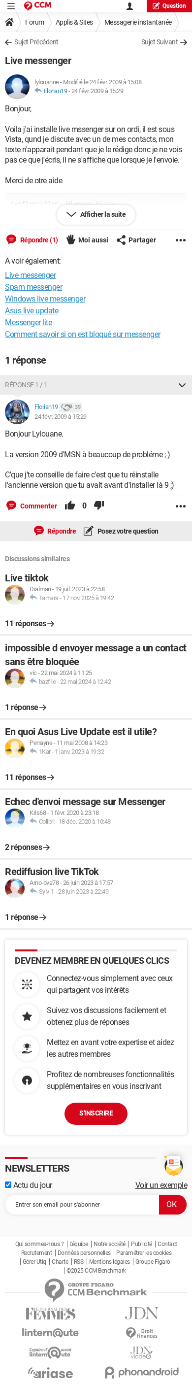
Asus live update (31, 310)
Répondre (61, 531)
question (174, 5)
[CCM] (37, 6)
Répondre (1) (38, 240)
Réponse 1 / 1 (26, 385)
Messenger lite (28, 322)
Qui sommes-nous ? (39, 1244)
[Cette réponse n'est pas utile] (99, 506)
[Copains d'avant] (50, 1353)
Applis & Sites (74, 22)
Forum (34, 22)
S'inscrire (96, 1113)
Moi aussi (93, 240)
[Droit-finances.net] (141, 1333)
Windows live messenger (45, 299)
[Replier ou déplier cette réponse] (182, 385)
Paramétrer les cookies (143, 1252)
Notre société (110, 1244)
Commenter (38, 506)
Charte (60, 1261)
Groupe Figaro (152, 1261)
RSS (79, 1261)
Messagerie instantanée (138, 22)
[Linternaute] (50, 1333)
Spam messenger (33, 287)
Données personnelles (84, 1252)
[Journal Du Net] (141, 1313)
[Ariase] (50, 1372)
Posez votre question (127, 531)
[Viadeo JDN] (141, 1353)
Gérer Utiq (34, 1261)
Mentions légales (109, 1261)
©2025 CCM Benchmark (96, 1270)
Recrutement (36, 1252)
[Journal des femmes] (50, 1314)
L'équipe (78, 1244)
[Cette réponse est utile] (70, 506)
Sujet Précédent (36, 42)
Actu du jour (31, 1185)
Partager (142, 240)
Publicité (141, 1244)
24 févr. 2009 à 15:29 (97, 91)
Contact (167, 1244)
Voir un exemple (161, 1185)
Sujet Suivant (159, 42)
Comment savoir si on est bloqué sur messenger (82, 334)
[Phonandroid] (141, 1372)
